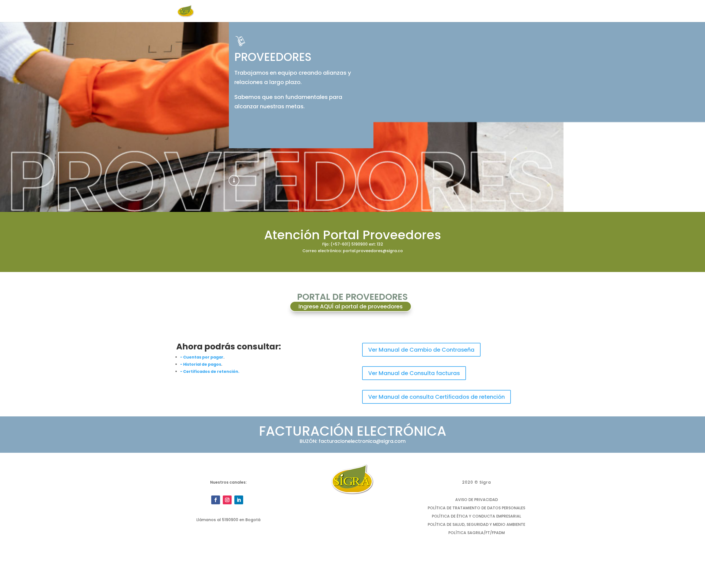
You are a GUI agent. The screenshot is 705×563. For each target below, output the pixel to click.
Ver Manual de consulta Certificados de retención (436, 397)
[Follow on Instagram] (227, 499)
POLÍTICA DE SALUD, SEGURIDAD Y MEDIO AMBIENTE (476, 524)
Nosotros (345, 11)
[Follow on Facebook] (215, 499)
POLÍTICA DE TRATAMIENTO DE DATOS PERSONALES (476, 508)
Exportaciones (428, 11)
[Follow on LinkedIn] (238, 499)
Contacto (501, 11)
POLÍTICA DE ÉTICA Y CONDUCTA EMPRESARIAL (476, 516)
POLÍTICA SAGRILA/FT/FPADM (476, 533)
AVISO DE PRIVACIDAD (476, 500)
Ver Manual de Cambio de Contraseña (421, 350)
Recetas (475, 11)
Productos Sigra (384, 11)
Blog (455, 11)
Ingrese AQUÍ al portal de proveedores (351, 306)
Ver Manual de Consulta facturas (414, 373)
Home (322, 11)
